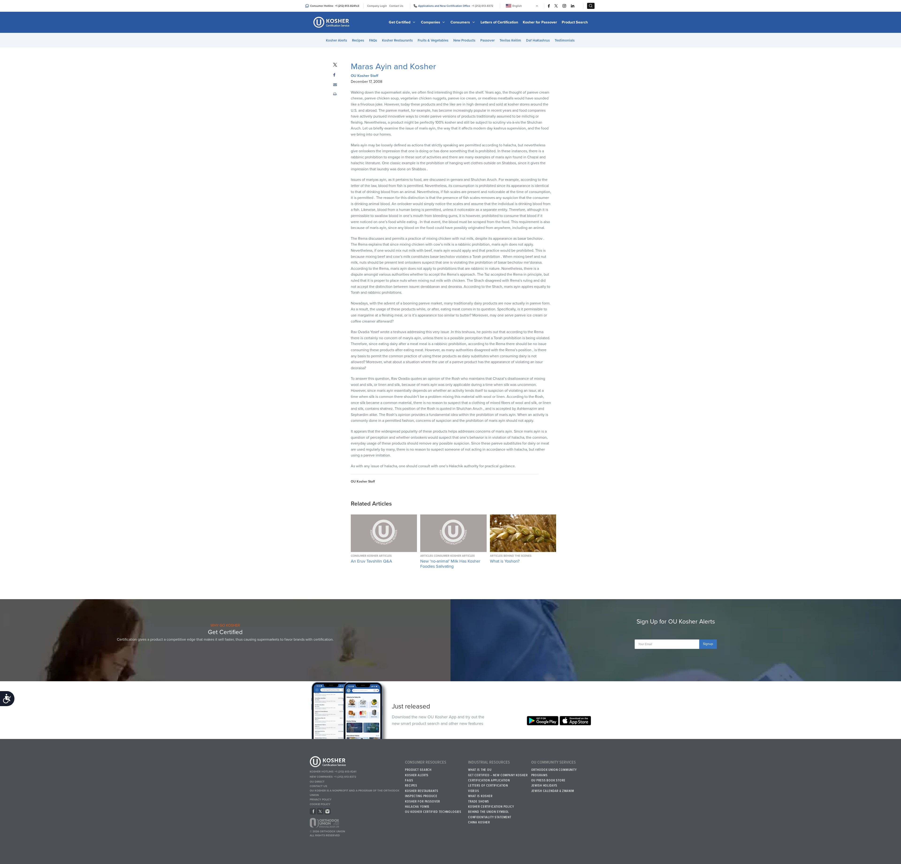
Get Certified (400, 22)
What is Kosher (480, 796)
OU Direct (317, 781)
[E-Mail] (335, 85)
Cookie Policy (320, 804)
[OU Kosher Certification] (332, 22)
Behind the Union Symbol (488, 812)
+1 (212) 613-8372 (482, 6)
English (517, 6)
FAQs (373, 40)
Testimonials (565, 40)
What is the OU (480, 770)
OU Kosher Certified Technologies (433, 812)
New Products (464, 40)
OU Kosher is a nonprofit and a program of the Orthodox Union (354, 793)
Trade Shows (478, 801)
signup (708, 644)
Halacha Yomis (417, 807)
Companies (431, 22)
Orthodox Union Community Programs (554, 772)
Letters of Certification (499, 22)
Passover (487, 40)
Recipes (358, 40)
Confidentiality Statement (489, 817)
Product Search (575, 22)
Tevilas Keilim (510, 40)
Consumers (460, 22)
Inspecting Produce (421, 796)
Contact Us (396, 6)
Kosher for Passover (540, 22)
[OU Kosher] (355, 762)
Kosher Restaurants (397, 40)
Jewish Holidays (544, 786)
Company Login (377, 6)
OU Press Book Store (548, 780)
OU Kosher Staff (364, 75)
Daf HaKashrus (538, 40)
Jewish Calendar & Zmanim (552, 791)
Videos (473, 791)
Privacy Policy (321, 799)
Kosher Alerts (336, 40)
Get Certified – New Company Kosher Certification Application (498, 778)
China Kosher (479, 822)
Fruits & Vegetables (433, 40)
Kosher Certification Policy (491, 807)
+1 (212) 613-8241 (345, 6)
